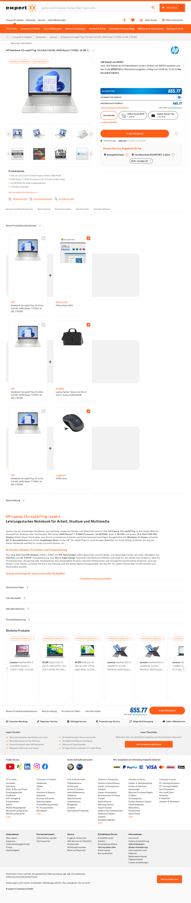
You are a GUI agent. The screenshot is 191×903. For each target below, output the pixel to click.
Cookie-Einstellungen (138, 862)
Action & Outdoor (75, 789)
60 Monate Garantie (76, 847)
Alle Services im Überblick (79, 841)
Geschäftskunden (57, 20)
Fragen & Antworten (76, 838)
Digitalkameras (74, 783)
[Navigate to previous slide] (7, 668)
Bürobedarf (42, 810)
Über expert (11, 838)
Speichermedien (44, 801)
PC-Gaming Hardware (169, 783)
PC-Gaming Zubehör (168, 786)
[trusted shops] (70, 767)
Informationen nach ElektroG (137, 851)
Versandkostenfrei (40, 61)
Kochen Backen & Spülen (139, 801)
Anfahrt (101, 841)
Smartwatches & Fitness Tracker (109, 797)
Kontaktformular (106, 838)
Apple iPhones (104, 801)
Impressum (133, 838)
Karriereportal (43, 841)
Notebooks (39, 37)
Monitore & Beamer (46, 792)
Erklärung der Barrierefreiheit (105, 851)
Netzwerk (41, 795)
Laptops (52, 37)
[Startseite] (7, 37)
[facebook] (45, 767)
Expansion (11, 841)
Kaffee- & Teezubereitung (140, 783)
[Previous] (8, 134)
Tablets (40, 786)
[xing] (19, 767)
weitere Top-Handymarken (110, 810)
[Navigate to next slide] (183, 668)
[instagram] (37, 767)
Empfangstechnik (14, 792)
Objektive (71, 795)
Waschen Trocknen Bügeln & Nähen (140, 794)
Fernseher (10, 783)
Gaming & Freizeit (175, 28)
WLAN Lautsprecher (15, 813)
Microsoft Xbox (166, 792)
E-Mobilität (164, 798)
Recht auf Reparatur (76, 850)
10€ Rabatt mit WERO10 (19, 61)
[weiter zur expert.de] (18, 895)
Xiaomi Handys (105, 807)
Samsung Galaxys (106, 804)
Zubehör (71, 807)
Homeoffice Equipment (47, 804)
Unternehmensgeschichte (18, 844)
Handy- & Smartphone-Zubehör (108, 787)
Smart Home (134, 813)
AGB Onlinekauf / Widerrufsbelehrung (138, 845)
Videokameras (74, 801)
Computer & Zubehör (30, 28)
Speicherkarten (74, 798)
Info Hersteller (82, 209)
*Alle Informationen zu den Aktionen (114, 107)
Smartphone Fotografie (78, 810)
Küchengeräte (134, 798)
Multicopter (72, 786)
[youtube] (10, 767)
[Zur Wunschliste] (133, 20)
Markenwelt (72, 844)
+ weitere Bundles (108, 122)
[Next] (91, 134)
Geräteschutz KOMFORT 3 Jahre (152, 154)
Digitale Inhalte (135, 859)
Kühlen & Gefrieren (137, 786)
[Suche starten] (153, 8)
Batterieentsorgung (137, 856)
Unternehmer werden (47, 838)
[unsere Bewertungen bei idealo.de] (79, 767)
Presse (9, 847)
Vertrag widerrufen (107, 847)
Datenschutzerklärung (138, 841)
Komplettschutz (115, 154)
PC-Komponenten (45, 807)
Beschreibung (43, 209)
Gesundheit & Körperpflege (121, 28)
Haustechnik (134, 810)
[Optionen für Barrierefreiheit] (124, 20)
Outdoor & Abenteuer (169, 801)
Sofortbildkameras (75, 792)
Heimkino (10, 786)
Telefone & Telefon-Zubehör (107, 815)
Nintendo (163, 795)
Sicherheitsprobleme (107, 844)
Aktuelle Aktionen (102, 209)
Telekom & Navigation (75, 28)
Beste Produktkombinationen (19, 209)
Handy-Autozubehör (107, 792)
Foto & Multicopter (53, 28)
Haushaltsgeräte (136, 804)
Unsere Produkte (15, 20)
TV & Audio (11, 28)
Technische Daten (63, 209)
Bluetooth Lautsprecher (17, 810)
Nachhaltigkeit (13, 850)
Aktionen (31, 20)
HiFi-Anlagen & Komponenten (13, 800)
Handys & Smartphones (109, 783)
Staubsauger (134, 789)
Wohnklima (133, 807)
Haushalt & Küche (97, 28)
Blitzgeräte (72, 804)
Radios (9, 804)
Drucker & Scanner (45, 798)
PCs (38, 789)
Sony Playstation (167, 789)
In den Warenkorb (134, 133)
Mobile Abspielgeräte (16, 807)
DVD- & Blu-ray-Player (16, 789)
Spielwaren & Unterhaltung (150, 28)
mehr (8, 817)
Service (41, 20)
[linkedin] (27, 767)
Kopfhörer (11, 795)
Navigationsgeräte (106, 820)
